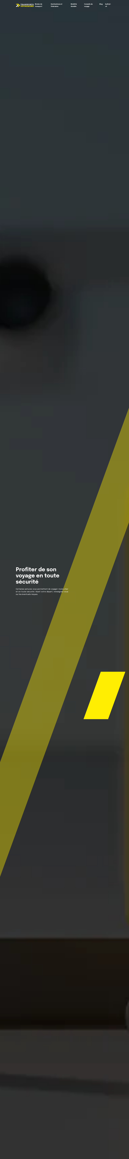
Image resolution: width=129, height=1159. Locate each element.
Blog (101, 4)
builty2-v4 (108, 5)
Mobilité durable (74, 5)
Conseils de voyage (88, 5)
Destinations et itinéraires (56, 5)
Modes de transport (38, 5)
